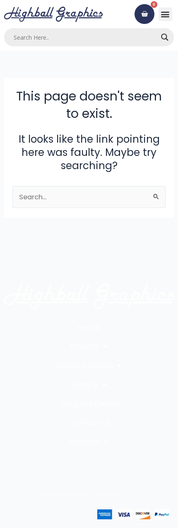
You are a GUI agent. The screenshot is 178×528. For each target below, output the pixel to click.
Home (89, 327)
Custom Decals (84, 365)
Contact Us (89, 422)
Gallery (85, 384)
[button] (165, 14)
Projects (84, 346)
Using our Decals (89, 403)
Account (84, 441)
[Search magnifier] (165, 37)
